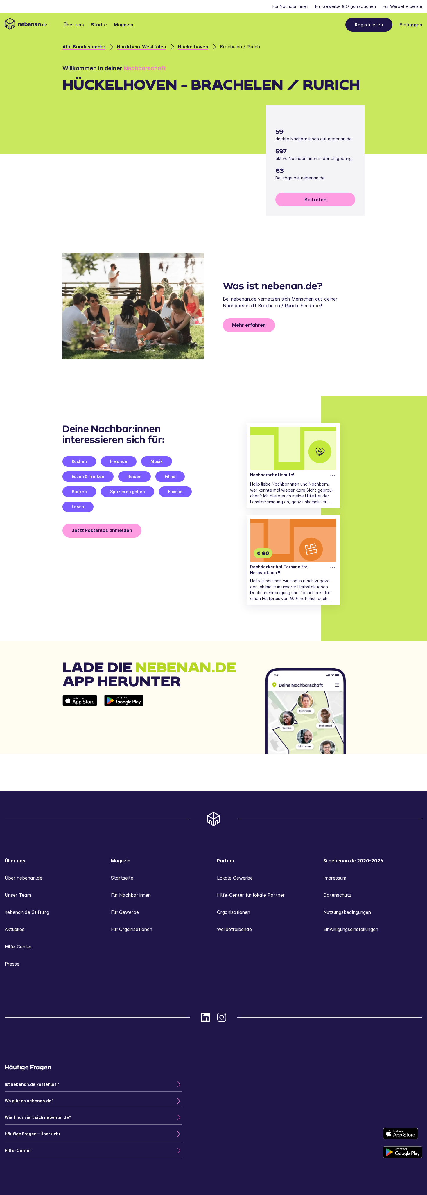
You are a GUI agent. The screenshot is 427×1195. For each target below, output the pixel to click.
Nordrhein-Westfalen (141, 47)
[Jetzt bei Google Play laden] (123, 724)
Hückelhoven (193, 47)
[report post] (332, 475)
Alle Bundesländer (83, 47)
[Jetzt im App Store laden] (79, 724)
